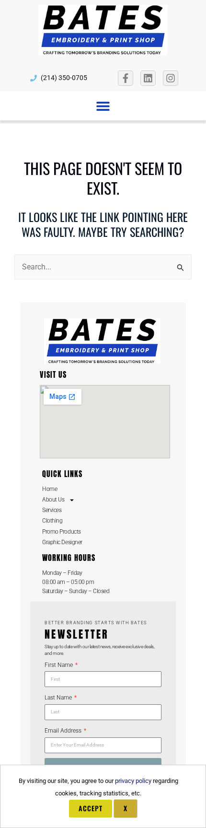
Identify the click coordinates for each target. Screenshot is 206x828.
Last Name (59, 697)
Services (51, 510)
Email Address (64, 730)
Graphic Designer (62, 542)
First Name (59, 665)
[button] (103, 106)
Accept (91, 808)
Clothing (52, 520)
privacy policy (133, 780)
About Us (53, 499)
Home (49, 489)
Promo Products (61, 531)
